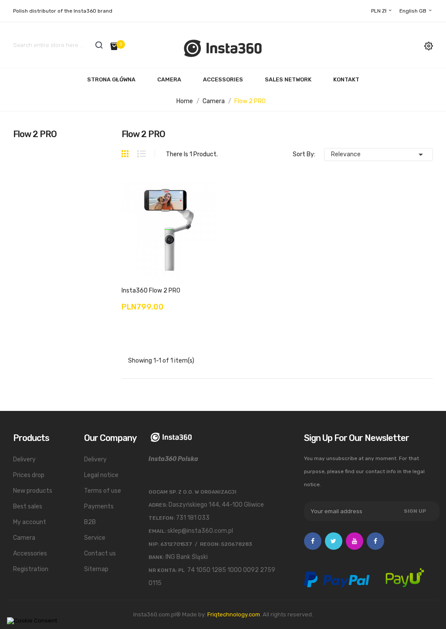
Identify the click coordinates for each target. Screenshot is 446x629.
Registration (30, 569)
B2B (90, 522)
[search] (99, 45)
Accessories (223, 79)
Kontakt (346, 79)
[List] (141, 154)
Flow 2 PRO (35, 134)
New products (32, 490)
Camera (169, 79)
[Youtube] (354, 541)
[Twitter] (333, 541)
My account (29, 522)
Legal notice (101, 475)
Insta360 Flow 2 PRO (151, 290)
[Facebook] (312, 541)
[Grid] (129, 153)
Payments (99, 506)
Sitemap (96, 569)
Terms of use (102, 490)
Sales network (288, 79)
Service (94, 538)
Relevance (378, 154)
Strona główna (111, 79)
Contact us (100, 553)
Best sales (27, 506)
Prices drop (28, 475)
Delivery (24, 459)
